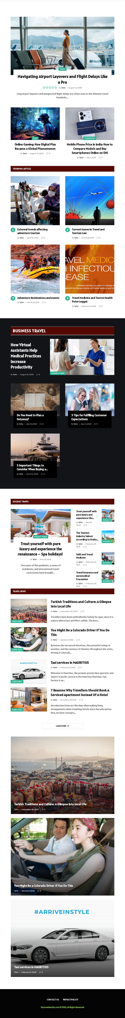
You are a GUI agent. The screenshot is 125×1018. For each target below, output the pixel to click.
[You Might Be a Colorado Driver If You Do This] (29, 639)
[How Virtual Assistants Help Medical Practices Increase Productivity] (82, 357)
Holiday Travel (40, 537)
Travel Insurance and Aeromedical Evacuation (87, 576)
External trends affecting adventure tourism (32, 231)
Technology (89, 138)
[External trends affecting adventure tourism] (35, 200)
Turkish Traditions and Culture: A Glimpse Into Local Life (81, 604)
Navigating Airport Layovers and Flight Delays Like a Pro (62, 79)
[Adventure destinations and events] (35, 269)
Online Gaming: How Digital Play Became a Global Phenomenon (35, 146)
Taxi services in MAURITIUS (70, 662)
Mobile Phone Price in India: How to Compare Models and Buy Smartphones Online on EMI (90, 148)
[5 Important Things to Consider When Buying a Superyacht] (35, 450)
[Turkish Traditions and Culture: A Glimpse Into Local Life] (29, 611)
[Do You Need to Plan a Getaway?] (35, 399)
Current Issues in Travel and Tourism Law (88, 231)
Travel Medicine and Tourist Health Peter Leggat (92, 299)
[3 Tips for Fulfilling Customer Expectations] (89, 399)
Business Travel (58, 373)
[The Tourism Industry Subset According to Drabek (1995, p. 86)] (108, 536)
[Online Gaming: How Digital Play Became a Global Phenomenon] (35, 123)
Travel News (17, 621)
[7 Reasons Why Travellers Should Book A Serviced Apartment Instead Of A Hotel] (29, 699)
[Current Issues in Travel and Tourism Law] (89, 200)
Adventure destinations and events (38, 298)
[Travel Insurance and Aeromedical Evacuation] (108, 576)
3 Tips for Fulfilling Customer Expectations (89, 417)
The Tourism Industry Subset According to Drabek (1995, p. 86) (87, 536)
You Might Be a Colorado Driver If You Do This (80, 632)
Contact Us (53, 999)
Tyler (63, 88)
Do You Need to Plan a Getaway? (30, 417)
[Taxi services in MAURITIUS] (29, 671)
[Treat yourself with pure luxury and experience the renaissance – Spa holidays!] (41, 526)
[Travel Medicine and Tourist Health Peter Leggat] (89, 269)
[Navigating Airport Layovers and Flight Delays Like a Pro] (62, 46)
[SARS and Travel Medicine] (108, 558)
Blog (35, 138)
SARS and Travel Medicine (84, 556)
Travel (62, 69)
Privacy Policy (70, 999)
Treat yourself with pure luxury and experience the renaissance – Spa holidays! (41, 548)
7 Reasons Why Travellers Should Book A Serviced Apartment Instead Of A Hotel (80, 692)
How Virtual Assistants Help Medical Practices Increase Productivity (26, 356)
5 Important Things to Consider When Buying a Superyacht (31, 467)
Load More (61, 726)
